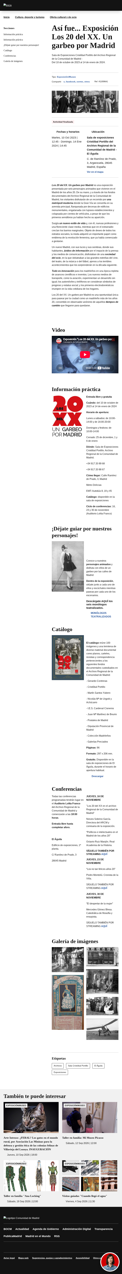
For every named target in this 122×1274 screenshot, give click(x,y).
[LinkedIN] (43, 1247)
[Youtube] (34, 1247)
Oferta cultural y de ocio (63, 17)
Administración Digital (76, 1229)
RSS (57, 1236)
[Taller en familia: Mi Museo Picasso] (89, 1123)
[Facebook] (8, 1247)
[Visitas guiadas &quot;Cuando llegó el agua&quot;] (89, 1181)
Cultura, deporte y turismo (29, 17)
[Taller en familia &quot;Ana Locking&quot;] (31, 1181)
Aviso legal (9, 1258)
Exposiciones (60, 1072)
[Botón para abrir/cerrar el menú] (114, 5)
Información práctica (13, 34)
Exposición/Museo (66, 77)
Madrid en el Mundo (38, 1236)
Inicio (7, 17)
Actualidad (22, 1229)
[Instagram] (16, 1247)
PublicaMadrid (13, 1236)
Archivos (58, 1065)
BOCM (8, 1229)
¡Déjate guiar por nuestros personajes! (21, 45)
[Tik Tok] (61, 1247)
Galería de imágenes (13, 61)
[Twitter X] (25, 1247)
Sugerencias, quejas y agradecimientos (52, 1258)
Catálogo (8, 50)
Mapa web (23, 1258)
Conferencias (10, 56)
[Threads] (88, 1247)
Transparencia (103, 1229)
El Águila (98, 1065)
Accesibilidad (83, 1258)
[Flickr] (70, 1247)
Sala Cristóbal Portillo (78, 1065)
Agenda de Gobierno (46, 1229)
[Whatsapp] (52, 1247)
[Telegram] (79, 1247)
